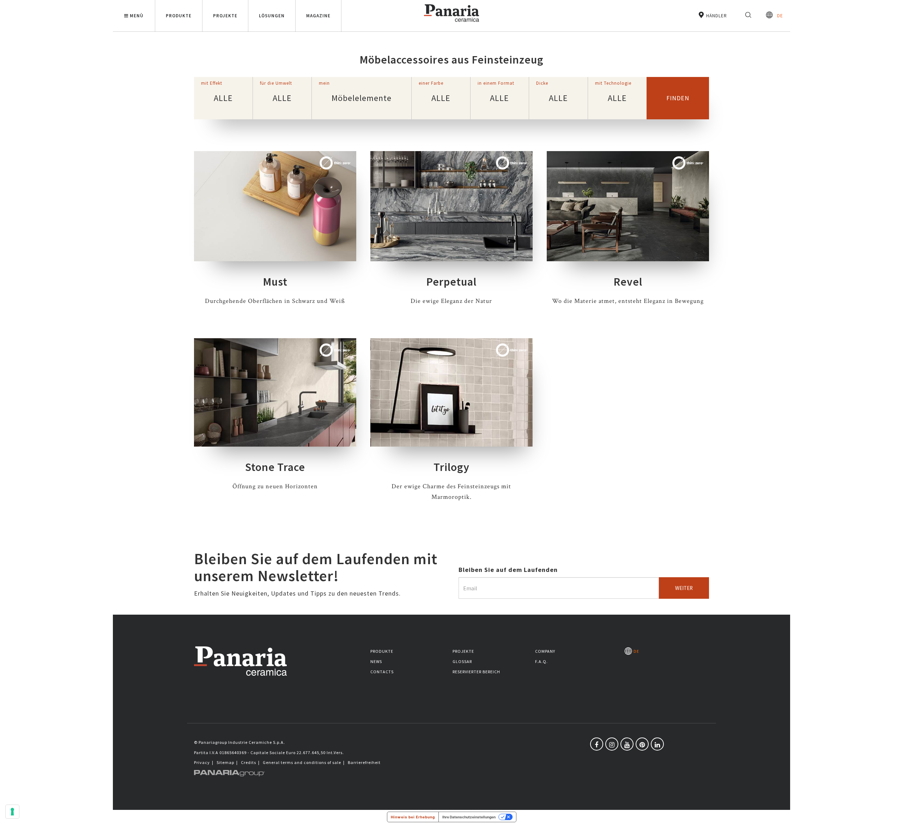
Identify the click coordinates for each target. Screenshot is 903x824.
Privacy (202, 762)
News (376, 661)
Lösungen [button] (272, 16)
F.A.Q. (541, 661)
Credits (248, 762)
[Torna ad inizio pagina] (892, 813)
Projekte (463, 651)
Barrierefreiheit (364, 762)
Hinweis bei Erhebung (413, 817)
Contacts (382, 671)
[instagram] (611, 744)
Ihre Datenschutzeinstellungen (469, 817)
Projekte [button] (225, 16)
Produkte (381, 651)
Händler (716, 16)
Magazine (318, 16)
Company (545, 651)
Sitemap (225, 762)
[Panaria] (451, 23)
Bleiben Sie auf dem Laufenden (508, 570)
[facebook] (596, 744)
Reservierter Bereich (476, 671)
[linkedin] (657, 744)
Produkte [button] (179, 16)
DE (778, 16)
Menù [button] (137, 16)
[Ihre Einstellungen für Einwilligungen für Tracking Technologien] (12, 811)
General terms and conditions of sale (302, 762)
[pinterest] (642, 744)
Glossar (462, 661)
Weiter (684, 588)
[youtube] (627, 744)
